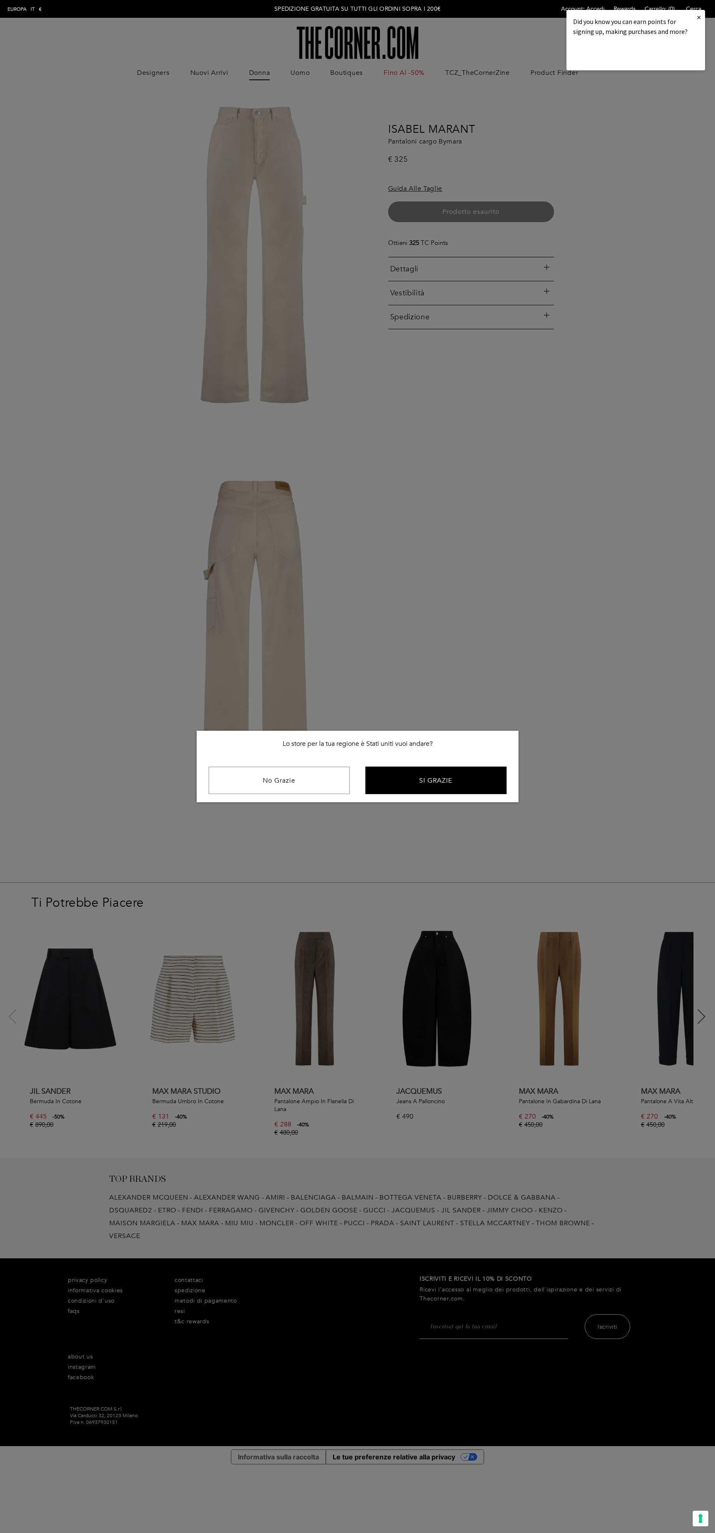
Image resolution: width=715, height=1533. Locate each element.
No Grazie (279, 780)
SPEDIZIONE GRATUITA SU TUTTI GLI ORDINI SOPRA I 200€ (357, 9)
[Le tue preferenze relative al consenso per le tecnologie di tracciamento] (700, 1518)
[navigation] (24, 9)
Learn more (601, 54)
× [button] (699, 17)
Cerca (693, 9)
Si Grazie (435, 780)
